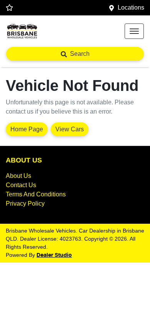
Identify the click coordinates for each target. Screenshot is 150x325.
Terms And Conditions (36, 194)
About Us (18, 176)
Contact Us (21, 185)
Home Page (26, 129)
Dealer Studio (54, 255)
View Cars (69, 129)
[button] (134, 31)
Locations (131, 7)
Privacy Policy (25, 203)
